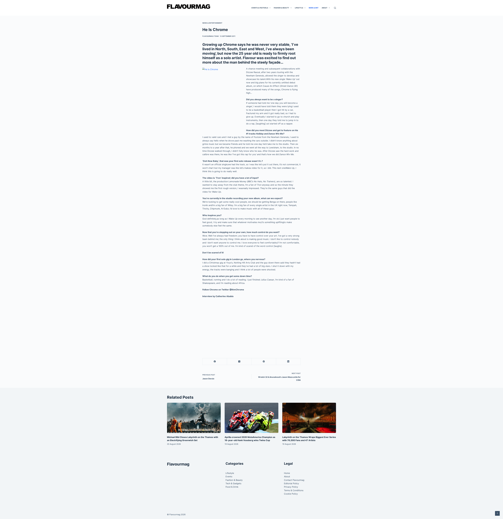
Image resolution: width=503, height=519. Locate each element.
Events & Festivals (260, 8)
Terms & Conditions (293, 490)
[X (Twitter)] (239, 361)
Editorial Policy (291, 483)
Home (287, 473)
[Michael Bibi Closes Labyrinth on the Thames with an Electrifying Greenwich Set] (194, 418)
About (324, 8)
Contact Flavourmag (294, 480)
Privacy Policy (291, 487)
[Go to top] (497, 513)
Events (229, 476)
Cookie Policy (291, 493)
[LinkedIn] (288, 361)
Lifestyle (299, 8)
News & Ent (313, 8)
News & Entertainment (212, 23)
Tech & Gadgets (233, 483)
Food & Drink (232, 487)
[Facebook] (215, 361)
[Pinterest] (264, 361)
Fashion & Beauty (281, 8)
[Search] (335, 8)
